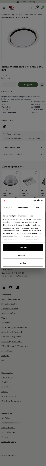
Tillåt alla (23, 248)
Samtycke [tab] (8, 207)
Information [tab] (23, 207)
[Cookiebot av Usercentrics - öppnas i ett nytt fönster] (33, 201)
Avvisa (23, 263)
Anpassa (21, 255)
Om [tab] (37, 207)
